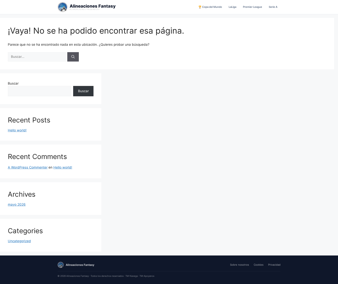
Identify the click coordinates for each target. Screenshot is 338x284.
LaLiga (232, 6)
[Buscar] (73, 57)
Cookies (258, 264)
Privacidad (274, 264)
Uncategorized (19, 241)
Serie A (273, 6)
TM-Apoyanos (146, 276)
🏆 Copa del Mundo (210, 6)
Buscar (13, 83)
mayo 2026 (17, 204)
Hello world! (17, 130)
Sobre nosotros (239, 264)
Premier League (252, 6)
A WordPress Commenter (28, 167)
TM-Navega (131, 276)
